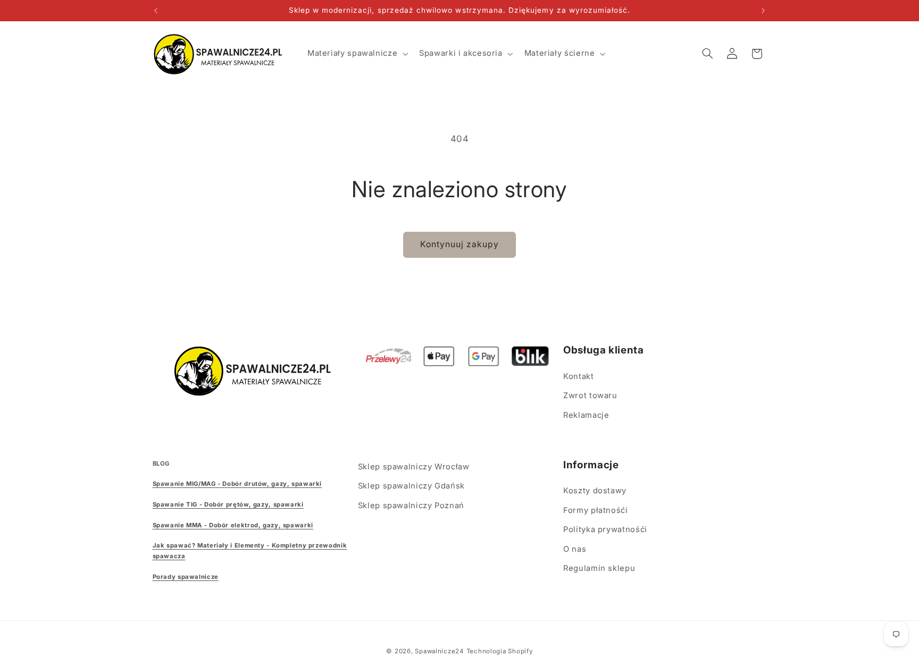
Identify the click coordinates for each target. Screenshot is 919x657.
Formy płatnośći (595, 510)
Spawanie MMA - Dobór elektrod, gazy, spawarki (233, 525)
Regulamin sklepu (599, 568)
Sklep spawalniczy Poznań (411, 505)
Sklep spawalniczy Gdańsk (411, 486)
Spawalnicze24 (439, 651)
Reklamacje (586, 415)
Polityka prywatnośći (605, 529)
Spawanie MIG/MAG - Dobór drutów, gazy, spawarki (237, 483)
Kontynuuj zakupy (459, 244)
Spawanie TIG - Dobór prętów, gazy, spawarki (228, 504)
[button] (356, 53)
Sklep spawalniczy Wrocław (414, 466)
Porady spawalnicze (186, 576)
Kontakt (578, 376)
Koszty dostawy (594, 490)
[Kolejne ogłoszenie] (763, 10)
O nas (574, 549)
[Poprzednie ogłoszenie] (156, 10)
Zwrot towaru (590, 395)
